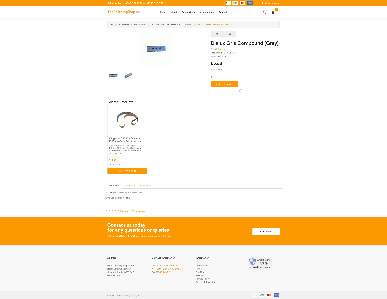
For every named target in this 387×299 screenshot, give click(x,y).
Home (163, 12)
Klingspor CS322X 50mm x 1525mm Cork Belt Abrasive (125, 140)
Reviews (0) (145, 185)
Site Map (200, 272)
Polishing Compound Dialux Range (171, 24)
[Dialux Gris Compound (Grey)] (156, 49)
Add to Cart (225, 84)
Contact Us (266, 231)
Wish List (200, 275)
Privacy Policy (203, 279)
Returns (200, 269)
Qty (212, 77)
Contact (222, 12)
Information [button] (206, 12)
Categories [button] (188, 12)
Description (113, 185)
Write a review (138, 211)
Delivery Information (206, 282)
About (174, 12)
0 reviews (125, 211)
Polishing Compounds (132, 24)
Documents (129, 185)
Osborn (221, 49)
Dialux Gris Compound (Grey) (214, 24)
